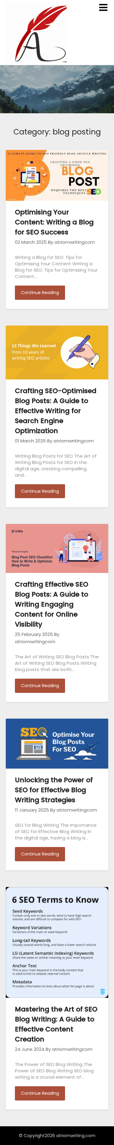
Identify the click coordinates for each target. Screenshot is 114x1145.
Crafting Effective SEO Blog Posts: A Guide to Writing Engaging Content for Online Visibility (51, 604)
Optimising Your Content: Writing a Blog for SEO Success (54, 222)
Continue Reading (40, 293)
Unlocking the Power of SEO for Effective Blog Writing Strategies (54, 790)
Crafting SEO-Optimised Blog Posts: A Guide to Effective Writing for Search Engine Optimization (55, 410)
